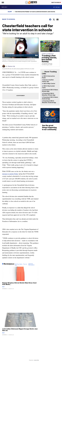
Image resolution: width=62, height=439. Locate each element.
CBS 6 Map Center (49, 83)
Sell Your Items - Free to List (21, 265)
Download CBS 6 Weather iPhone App (48, 94)
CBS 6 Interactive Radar (48, 76)
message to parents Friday (10, 174)
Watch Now (55, 2)
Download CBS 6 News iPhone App (50, 90)
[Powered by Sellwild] (36, 360)
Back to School (8, 19)
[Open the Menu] (2, 2)
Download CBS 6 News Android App (50, 98)
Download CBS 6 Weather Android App (49, 101)
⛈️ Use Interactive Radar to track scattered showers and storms (34, 11)
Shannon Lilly (11, 66)
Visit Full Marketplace (31, 264)
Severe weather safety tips (48, 80)
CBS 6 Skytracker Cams (48, 86)
